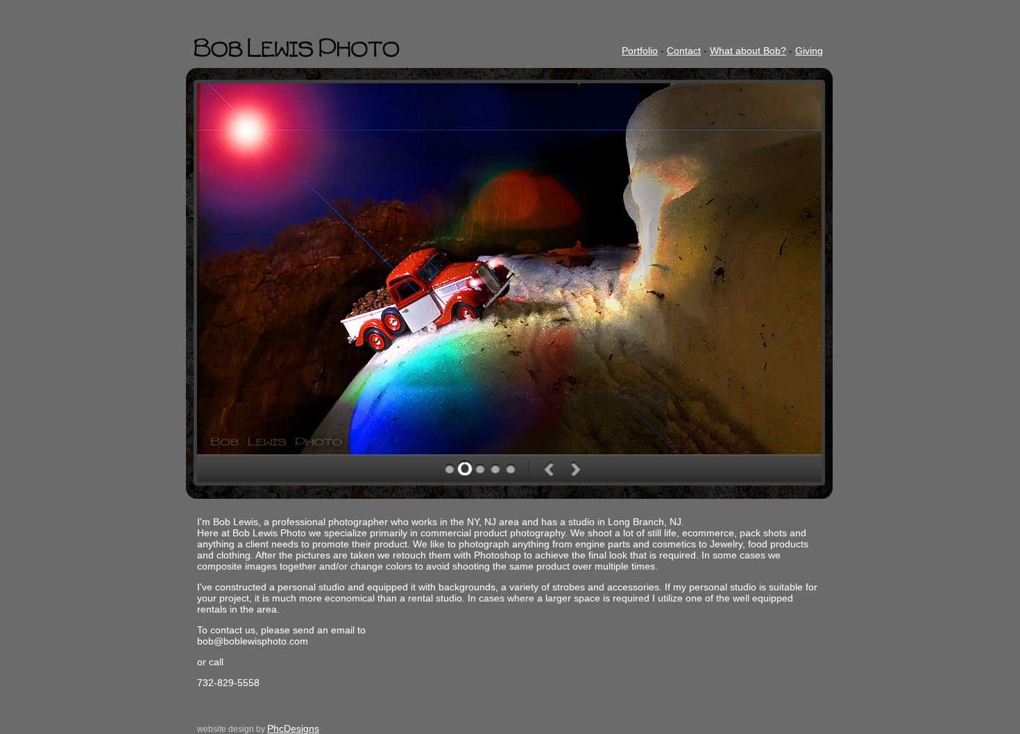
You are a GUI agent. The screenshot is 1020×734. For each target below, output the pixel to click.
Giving (809, 50)
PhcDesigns (293, 728)
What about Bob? (748, 50)
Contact (684, 50)
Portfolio (640, 50)
